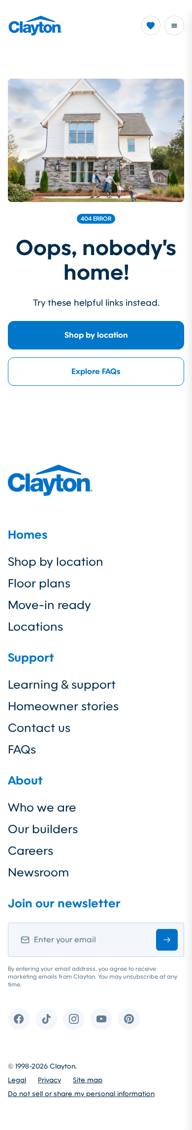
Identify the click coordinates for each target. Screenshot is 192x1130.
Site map (87, 1079)
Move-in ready (49, 605)
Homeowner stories (63, 706)
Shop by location (96, 335)
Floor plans (39, 583)
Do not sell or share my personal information (81, 1093)
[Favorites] (150, 25)
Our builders (43, 829)
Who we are (42, 807)
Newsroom (38, 872)
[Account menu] (174, 25)
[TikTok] (46, 1019)
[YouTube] (101, 1019)
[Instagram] (74, 1019)
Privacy (49, 1079)
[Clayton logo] (35, 25)
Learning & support (62, 685)
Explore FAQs (96, 371)
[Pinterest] (129, 1019)
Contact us (39, 728)
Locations (35, 627)
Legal (17, 1079)
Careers (30, 851)
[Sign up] (167, 940)
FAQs (22, 749)
